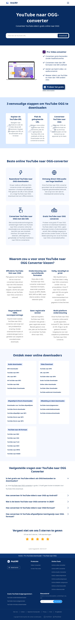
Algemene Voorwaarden (34, 612)
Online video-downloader (48, 384)
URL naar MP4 (44, 372)
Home (20, 556)
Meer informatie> (49, 90)
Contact (23, 612)
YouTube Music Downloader (16, 388)
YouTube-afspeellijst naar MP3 (16, 413)
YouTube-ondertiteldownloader (50, 409)
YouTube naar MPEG (13, 450)
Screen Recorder (36, 568)
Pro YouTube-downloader (33, 556)
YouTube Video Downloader (48, 388)
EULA (50, 612)
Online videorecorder (58, 589)
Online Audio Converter (59, 572)
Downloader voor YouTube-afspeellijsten (20, 405)
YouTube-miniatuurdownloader (50, 413)
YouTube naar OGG (13, 438)
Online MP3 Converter (58, 568)
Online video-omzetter (58, 565)
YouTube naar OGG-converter (22, 486)
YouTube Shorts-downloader (16, 409)
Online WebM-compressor (60, 582)
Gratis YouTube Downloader (49, 380)
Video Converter (36, 565)
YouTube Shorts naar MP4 (15, 421)
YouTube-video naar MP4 (48, 376)
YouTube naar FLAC (13, 442)
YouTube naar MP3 (13, 372)
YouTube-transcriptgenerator (49, 405)
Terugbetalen (58, 612)
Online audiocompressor (59, 579)
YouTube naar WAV (13, 434)
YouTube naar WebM (13, 454)
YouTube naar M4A (13, 384)
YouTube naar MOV (13, 446)
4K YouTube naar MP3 (14, 380)
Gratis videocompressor (59, 575)
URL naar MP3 (11, 376)
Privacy (44, 612)
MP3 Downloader (12, 369)
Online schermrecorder (59, 586)
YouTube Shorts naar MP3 (15, 417)
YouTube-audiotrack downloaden (50, 392)
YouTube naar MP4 (46, 369)
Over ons (15, 612)
